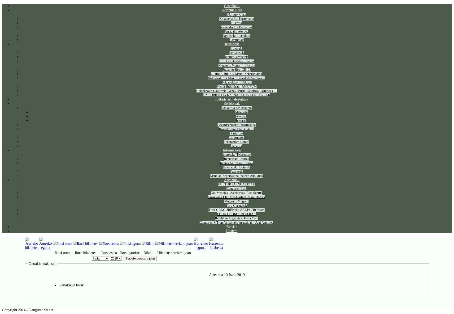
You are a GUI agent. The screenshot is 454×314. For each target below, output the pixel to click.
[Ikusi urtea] (62, 244)
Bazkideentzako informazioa (237, 125)
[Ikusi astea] (109, 244)
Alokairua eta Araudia (237, 108)
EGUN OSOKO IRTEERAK (236, 214)
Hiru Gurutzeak (236, 205)
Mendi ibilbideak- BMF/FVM (237, 86)
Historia (236, 23)
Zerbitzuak (232, 103)
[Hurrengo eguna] (201, 248)
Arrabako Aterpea (236, 31)
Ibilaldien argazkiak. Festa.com (236, 218)
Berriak (231, 227)
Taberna (236, 146)
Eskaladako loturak (236, 167)
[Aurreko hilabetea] (31, 248)
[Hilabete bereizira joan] (174, 244)
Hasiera (231, 231)
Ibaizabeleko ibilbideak (236, 82)
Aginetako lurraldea (236, 36)
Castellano (232, 6)
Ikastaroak (236, 133)
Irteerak (241, 120)
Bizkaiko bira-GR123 (236, 69)
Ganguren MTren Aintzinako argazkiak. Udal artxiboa (236, 222)
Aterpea (241, 116)
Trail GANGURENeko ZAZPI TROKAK (237, 210)
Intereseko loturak (236, 159)
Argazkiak (232, 180)
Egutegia (236, 48)
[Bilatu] (148, 244)
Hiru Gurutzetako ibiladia (236, 61)
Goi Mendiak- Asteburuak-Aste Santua (236, 193)
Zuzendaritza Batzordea (236, 27)
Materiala (241, 112)
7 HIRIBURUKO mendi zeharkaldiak (236, 74)
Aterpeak (237, 171)
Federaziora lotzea (236, 142)
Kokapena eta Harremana (236, 19)
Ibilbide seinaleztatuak (231, 99)
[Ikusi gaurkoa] (130, 244)
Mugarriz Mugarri (236, 201)
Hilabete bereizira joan (140, 258)
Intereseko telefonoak (236, 154)
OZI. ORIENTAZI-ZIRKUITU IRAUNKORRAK (236, 95)
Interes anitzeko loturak (236, 163)
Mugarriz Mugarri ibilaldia (236, 65)
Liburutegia (236, 137)
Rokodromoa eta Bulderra (236, 129)
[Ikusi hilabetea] (85, 244)
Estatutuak (237, 40)
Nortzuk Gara (232, 10)
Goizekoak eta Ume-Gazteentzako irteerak (236, 197)
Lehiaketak (236, 52)
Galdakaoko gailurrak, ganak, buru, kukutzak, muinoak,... (236, 91)
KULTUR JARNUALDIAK (236, 184)
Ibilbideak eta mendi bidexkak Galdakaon (236, 78)
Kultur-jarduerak (236, 57)
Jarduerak (232, 44)
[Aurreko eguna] (45, 248)
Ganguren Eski (236, 188)
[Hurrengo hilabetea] (216, 248)
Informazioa (232, 150)
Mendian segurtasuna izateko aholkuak (236, 176)
